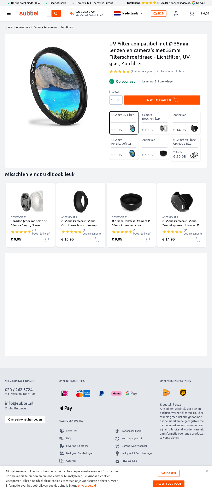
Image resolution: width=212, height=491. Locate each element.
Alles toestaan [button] (169, 483)
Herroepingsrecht (132, 438)
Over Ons (71, 431)
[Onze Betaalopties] (64, 393)
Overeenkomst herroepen (25, 419)
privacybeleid (87, 485)
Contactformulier (16, 408)
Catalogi (71, 460)
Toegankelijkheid (131, 431)
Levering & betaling (77, 446)
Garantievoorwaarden (135, 446)
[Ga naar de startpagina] (28, 12)
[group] (119, 71)
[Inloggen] (176, 13)
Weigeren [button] (168, 473)
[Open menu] (10, 13)
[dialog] (106, 478)
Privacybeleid (129, 460)
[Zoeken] (56, 13)
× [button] (206, 471)
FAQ (68, 438)
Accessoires (18, 217)
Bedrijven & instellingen (79, 453)
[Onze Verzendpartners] (166, 393)
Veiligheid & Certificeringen (137, 453)
